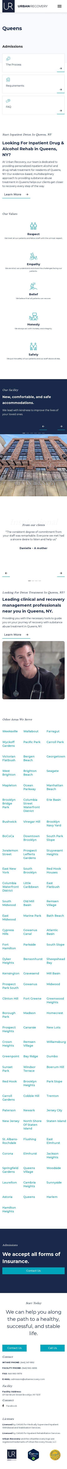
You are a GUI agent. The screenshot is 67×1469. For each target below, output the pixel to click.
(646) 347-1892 (18, 1362)
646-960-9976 (12, 1373)
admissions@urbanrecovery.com (23, 1379)
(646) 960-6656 (19, 1368)
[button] (43, 427)
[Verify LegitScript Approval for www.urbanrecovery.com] (33, 1454)
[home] (25, 6)
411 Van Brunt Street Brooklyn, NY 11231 (21, 1393)
